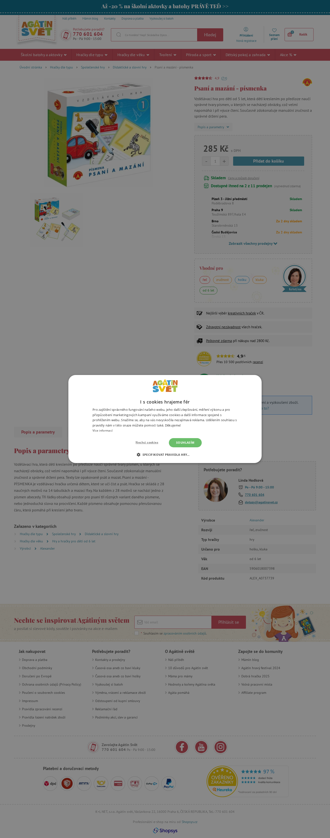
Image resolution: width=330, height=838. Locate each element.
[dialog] (165, 419)
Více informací (103, 430)
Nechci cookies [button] (147, 442)
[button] (165, 454)
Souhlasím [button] (185, 443)
